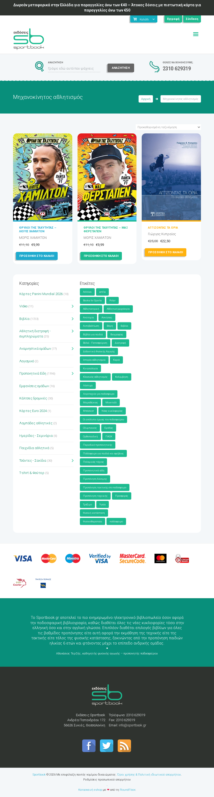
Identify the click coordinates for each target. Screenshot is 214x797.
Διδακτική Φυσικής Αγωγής (99, 351)
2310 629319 (177, 69)
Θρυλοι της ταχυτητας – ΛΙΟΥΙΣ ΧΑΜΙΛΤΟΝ (37, 229)
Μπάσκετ (88, 410)
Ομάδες (108, 427)
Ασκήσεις (107, 317)
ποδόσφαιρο (116, 521)
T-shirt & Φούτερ (31, 473)
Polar (112, 300)
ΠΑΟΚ (108, 436)
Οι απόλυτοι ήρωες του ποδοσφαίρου (103, 419)
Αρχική (146, 99)
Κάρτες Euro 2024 (33, 411)
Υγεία (102, 504)
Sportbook (39, 774)
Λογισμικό (26, 361)
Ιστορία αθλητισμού (94, 359)
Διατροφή (120, 342)
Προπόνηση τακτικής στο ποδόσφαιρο (104, 487)
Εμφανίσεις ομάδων (34, 386)
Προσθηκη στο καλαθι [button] (36, 256)
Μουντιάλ (111, 402)
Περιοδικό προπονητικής (97, 444)
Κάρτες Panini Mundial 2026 (41, 294)
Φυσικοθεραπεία (92, 521)
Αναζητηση (121, 68)
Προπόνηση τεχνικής (95, 495)
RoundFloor (127, 790)
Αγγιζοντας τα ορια (163, 227)
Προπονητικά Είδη (32, 373)
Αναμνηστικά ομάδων (35, 349)
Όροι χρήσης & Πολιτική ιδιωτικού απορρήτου (149, 774)
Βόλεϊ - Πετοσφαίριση (95, 342)
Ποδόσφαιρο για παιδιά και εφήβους (103, 453)
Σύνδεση (192, 19)
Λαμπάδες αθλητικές (35, 423)
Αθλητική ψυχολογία (118, 308)
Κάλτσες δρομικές (33, 398)
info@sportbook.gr (132, 725)
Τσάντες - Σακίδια (32, 460)
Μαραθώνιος (90, 402)
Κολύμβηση (121, 376)
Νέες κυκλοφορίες (112, 410)
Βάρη (110, 325)
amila (102, 291)
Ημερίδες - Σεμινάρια (36, 436)
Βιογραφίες (116, 334)
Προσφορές (121, 495)
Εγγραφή (173, 19)
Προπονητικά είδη (93, 470)
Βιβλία (24, 319)
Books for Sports (92, 300)
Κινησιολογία (90, 368)
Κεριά (116, 359)
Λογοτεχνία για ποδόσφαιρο (98, 393)
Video (23, 306)
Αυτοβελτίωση (91, 325)
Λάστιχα (88, 385)
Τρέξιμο (87, 504)
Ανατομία (88, 317)
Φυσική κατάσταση (94, 512)
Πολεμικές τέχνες (93, 461)
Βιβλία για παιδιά (93, 334)
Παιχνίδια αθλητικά (34, 448)
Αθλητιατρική (91, 308)
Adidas (87, 291)
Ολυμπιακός (90, 427)
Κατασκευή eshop (90, 790)
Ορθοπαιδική (90, 436)
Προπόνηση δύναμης (95, 478)
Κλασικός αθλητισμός (95, 376)
